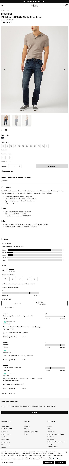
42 (43, 146)
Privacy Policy (51, 436)
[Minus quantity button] (11, 166)
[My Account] (63, 5)
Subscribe (35, 412)
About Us (27, 426)
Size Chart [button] (4, 149)
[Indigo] (2, 138)
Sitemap (49, 444)
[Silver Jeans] (34, 5)
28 (3, 146)
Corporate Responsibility (31, 431)
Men (8, 10)
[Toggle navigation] (2, 5)
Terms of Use (51, 431)
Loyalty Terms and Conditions (55, 434)
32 (19, 146)
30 (11, 146)
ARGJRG (5, 347)
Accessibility (50, 439)
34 (27, 146)
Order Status (5, 439)
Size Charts (4, 437)
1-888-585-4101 (6, 429)
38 (35, 146)
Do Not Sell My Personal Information (57, 441)
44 (47, 146)
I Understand (48, 462)
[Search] (60, 5)
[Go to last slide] (5, 69)
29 (7, 146)
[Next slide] (64, 69)
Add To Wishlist (8, 171)
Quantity (4, 166)
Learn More (5, 180)
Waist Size (4, 142)
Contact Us (5, 426)
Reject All (60, 462)
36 (31, 146)
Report (24, 336)
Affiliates (49, 429)
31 (15, 146)
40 (39, 146)
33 (23, 146)
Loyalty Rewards (6, 434)
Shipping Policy (5, 442)
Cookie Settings (52, 446)
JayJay (5, 318)
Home (3, 10)
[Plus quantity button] (19, 166)
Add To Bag (51, 166)
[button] (5, 121)
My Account (4, 431)
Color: (5, 135)
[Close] (66, 452)
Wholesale (27, 429)
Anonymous (6, 370)
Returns (3, 447)
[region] (34, 457)
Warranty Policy (5, 445)
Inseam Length (6, 154)
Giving (26, 434)
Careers (49, 426)
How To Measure (5, 161)
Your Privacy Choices (7, 462)
